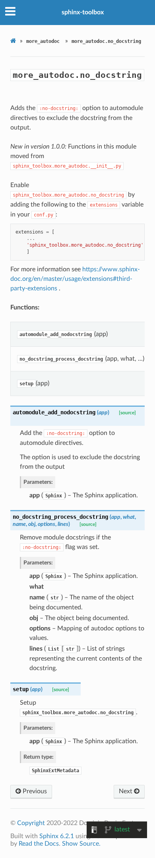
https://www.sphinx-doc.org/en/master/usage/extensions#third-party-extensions (75, 279)
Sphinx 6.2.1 (56, 836)
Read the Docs (39, 844)
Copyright (31, 823)
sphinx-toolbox (83, 12)
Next (126, 791)
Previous (34, 791)
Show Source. (81, 844)
